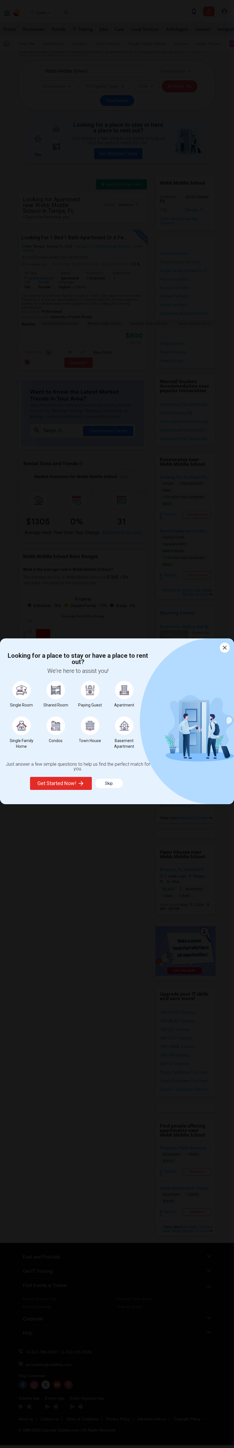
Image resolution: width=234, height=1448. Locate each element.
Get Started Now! (56, 783)
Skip (109, 783)
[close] (225, 648)
